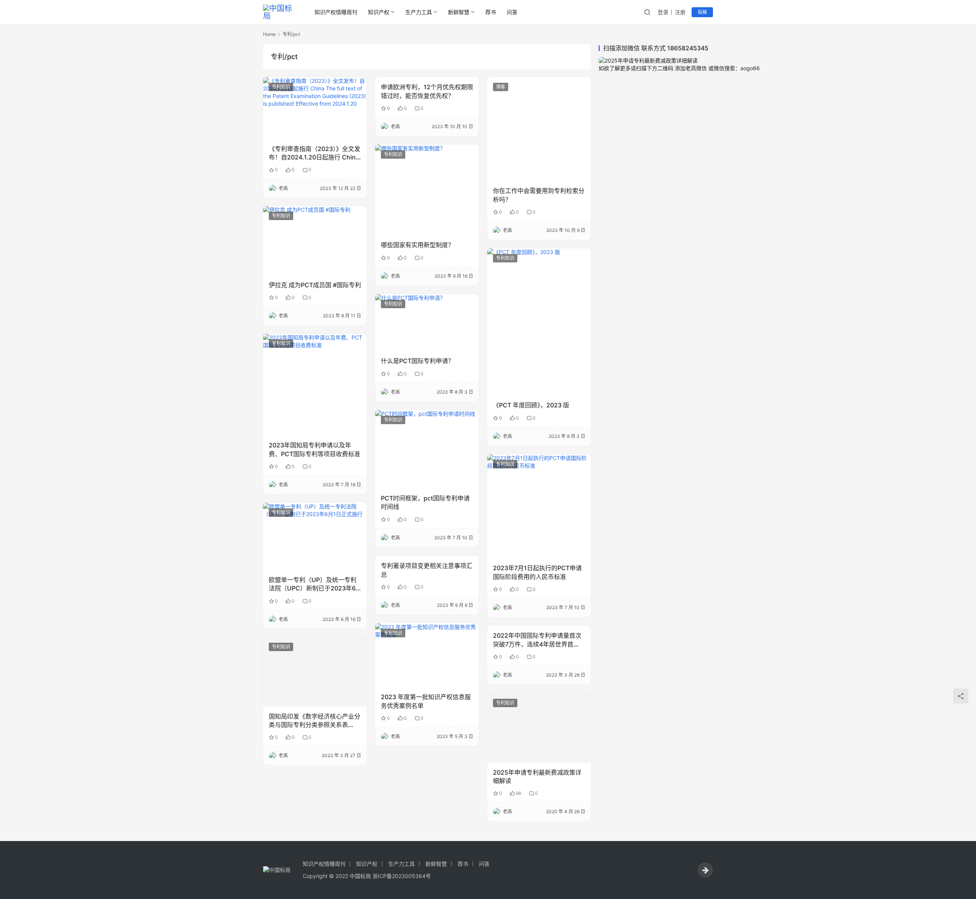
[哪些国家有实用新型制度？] (427, 190)
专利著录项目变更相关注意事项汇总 (426, 570)
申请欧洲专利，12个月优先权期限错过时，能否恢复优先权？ (427, 91)
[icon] (705, 870)
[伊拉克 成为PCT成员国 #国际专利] (315, 240)
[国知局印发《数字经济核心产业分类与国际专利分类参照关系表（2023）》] (315, 671)
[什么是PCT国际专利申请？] (427, 322)
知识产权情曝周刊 (336, 12)
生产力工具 (418, 12)
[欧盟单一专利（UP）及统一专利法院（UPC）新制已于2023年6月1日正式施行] (315, 536)
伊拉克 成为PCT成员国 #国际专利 (315, 285)
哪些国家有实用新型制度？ (417, 245)
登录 (663, 12)
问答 (512, 12)
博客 (500, 87)
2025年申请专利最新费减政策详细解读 (537, 777)
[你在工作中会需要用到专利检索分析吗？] (539, 129)
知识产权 (378, 12)
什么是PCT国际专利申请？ (417, 361)
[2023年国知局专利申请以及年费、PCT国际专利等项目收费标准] (315, 384)
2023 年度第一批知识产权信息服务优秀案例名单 (426, 701)
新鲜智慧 (458, 12)
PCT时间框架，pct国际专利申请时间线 (425, 502)
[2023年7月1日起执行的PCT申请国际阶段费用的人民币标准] (539, 506)
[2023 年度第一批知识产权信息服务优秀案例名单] (427, 655)
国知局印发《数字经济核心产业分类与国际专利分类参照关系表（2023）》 (314, 720)
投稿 (702, 12)
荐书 (490, 12)
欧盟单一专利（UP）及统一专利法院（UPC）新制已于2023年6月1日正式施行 (312, 584)
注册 (680, 12)
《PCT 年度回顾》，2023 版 (531, 405)
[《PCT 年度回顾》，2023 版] (539, 321)
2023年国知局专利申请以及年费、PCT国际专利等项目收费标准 (314, 449)
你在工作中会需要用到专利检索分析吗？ (538, 195)
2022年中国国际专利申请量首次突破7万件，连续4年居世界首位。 (537, 640)
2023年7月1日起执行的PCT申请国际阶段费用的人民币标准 (537, 572)
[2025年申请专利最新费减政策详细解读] (539, 727)
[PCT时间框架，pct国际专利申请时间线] (427, 449)
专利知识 (281, 87)
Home (269, 34)
